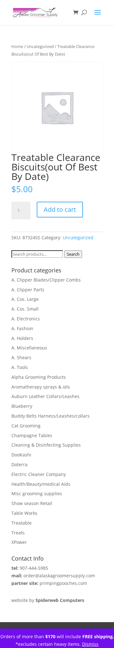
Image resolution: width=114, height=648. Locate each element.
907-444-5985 (34, 568)
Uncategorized (40, 46)
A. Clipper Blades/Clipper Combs (46, 280)
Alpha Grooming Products (38, 377)
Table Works (24, 513)
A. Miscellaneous (29, 348)
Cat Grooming (26, 426)
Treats (18, 533)
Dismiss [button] (90, 644)
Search (73, 254)
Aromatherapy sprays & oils (40, 387)
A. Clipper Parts (27, 290)
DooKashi (21, 455)
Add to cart (60, 209)
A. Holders (22, 338)
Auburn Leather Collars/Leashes (45, 396)
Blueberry (21, 406)
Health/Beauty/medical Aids (40, 484)
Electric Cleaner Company (38, 474)
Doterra (19, 464)
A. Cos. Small (25, 309)
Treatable (21, 523)
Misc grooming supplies (36, 493)
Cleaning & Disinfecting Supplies (46, 445)
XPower (19, 542)
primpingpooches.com (63, 583)
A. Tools (19, 367)
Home (17, 46)
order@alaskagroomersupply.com (59, 576)
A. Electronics (25, 319)
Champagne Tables (31, 435)
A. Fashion (22, 328)
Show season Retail (31, 503)
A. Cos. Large (25, 299)
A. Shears (21, 357)
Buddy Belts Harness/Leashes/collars (50, 416)
